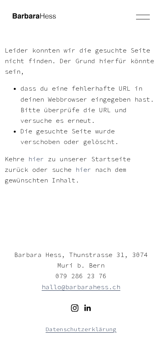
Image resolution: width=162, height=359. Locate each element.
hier (36, 159)
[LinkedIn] (87, 308)
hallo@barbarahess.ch (81, 287)
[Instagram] (75, 308)
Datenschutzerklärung (81, 329)
